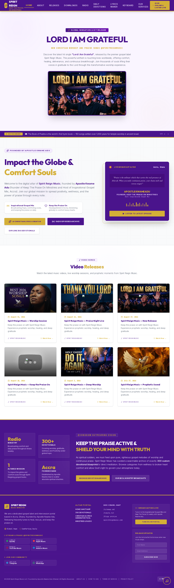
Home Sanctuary (83, 509)
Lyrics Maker (114, 5)
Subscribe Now (151, 557)
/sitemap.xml (109, 509)
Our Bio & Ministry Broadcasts (130, 478)
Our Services (143, 5)
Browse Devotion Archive (93, 478)
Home (29, 5)
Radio (85, 5)
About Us (81, 579)
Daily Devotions (100, 5)
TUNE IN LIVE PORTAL (151, 522)
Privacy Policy (127, 579)
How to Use (93, 579)
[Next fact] (168, 134)
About (40, 5)
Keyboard (128, 5)
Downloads (70, 5)
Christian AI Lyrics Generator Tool (83, 517)
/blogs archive (110, 516)
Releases (54, 5)
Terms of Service (109, 579)
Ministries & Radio (83, 521)
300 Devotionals (83, 513)
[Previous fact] (164, 134)
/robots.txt (108, 513)
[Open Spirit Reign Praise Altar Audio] (167, 581)
